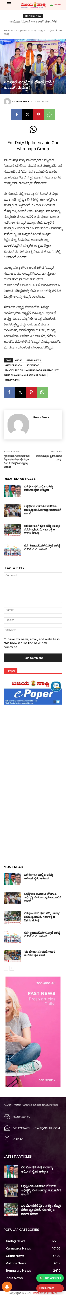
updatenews (12, 380)
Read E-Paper (46, 1288)
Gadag (18, 360)
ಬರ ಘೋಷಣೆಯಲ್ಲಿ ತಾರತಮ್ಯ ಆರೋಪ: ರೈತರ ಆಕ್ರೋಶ (38, 488)
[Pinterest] (38, 114)
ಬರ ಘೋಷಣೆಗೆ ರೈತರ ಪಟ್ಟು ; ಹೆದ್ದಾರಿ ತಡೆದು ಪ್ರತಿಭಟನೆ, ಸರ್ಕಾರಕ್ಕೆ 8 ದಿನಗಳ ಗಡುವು (42, 529)
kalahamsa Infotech (45, 1293)
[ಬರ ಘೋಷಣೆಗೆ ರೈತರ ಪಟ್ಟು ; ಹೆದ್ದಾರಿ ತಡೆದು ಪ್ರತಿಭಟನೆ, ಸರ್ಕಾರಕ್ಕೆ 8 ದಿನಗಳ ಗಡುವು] (12, 530)
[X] (27, 114)
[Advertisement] (33, 739)
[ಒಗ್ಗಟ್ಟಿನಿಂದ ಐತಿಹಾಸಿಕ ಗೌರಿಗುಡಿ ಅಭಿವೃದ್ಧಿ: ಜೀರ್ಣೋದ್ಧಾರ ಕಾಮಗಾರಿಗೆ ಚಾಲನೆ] (12, 510)
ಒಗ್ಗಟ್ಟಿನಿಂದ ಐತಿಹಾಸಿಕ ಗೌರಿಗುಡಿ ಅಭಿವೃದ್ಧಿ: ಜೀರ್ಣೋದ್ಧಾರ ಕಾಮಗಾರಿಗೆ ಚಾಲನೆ (42, 509)
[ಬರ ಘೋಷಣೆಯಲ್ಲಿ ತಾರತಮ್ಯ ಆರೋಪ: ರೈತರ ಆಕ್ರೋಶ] (12, 491)
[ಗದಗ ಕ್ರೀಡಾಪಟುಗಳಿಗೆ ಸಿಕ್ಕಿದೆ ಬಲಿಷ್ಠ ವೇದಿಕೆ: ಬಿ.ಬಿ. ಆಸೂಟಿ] (12, 550)
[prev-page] (6, 968)
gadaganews (33, 360)
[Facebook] (16, 114)
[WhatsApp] (49, 114)
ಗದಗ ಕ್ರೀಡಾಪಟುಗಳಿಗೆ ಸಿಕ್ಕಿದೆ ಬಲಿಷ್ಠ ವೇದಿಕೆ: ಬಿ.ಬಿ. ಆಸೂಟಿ (42, 547)
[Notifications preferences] (7, 1287)
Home (7, 30)
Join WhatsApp (53, 1278)
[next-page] (12, 968)
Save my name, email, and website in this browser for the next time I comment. (32, 643)
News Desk (22, 101)
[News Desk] (8, 101)
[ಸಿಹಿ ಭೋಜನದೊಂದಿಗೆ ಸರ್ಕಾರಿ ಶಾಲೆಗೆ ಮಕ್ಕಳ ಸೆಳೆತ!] (12, 956)
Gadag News (20, 30)
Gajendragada (13, 365)
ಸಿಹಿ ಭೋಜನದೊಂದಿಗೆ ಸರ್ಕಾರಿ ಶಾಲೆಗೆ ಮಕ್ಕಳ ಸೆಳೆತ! (33, 21)
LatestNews (32, 365)
